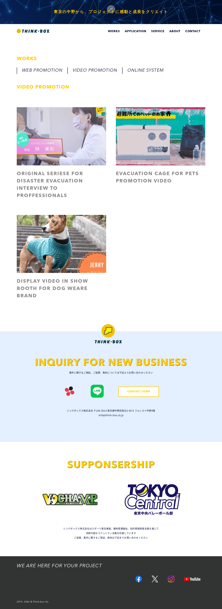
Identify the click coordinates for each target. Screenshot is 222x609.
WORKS (114, 31)
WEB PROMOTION (42, 70)
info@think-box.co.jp (111, 415)
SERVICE (157, 31)
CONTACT (192, 31)
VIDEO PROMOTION (95, 70)
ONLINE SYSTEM (145, 70)
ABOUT (174, 31)
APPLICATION (135, 31)
